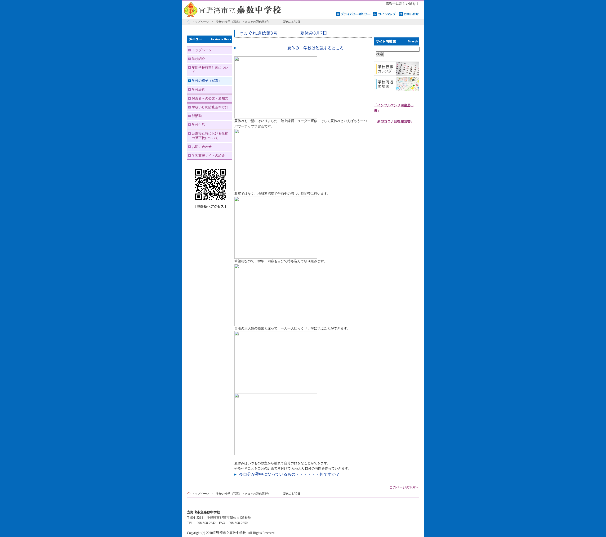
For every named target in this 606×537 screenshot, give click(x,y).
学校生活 (198, 124)
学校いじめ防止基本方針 (210, 107)
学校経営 (198, 89)
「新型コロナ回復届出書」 (394, 121)
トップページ (200, 21)
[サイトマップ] (385, 13)
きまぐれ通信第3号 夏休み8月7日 (272, 21)
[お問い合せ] (409, 13)
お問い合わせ (202, 147)
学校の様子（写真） (229, 21)
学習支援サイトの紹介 (208, 155)
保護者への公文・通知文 (210, 98)
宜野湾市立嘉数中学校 (241, 9)
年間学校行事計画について (210, 70)
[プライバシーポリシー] (353, 13)
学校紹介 (198, 59)
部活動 (197, 116)
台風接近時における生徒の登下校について (210, 136)
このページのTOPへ (404, 487)
